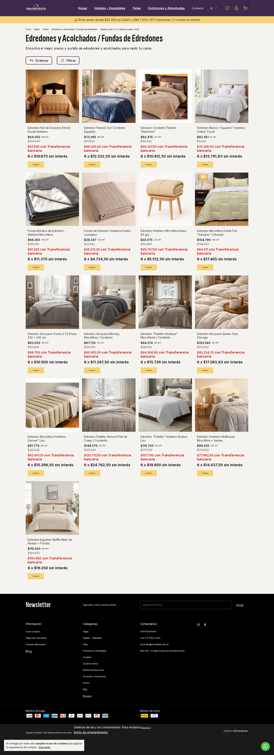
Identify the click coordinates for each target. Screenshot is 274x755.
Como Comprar (33, 631)
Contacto (197, 8)
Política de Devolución (93, 670)
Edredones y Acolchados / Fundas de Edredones (74, 29)
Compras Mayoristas (35, 644)
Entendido (45, 747)
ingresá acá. (145, 728)
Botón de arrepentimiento (91, 732)
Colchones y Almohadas (166, 8)
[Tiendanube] (235, 731)
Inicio (28, 29)
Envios (86, 683)
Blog (29, 651)
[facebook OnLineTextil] (205, 624)
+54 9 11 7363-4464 (150, 638)
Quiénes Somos (90, 663)
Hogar (82, 8)
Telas (136, 8)
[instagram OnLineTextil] (198, 624)
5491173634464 (148, 631)
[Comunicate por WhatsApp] (265, 746)
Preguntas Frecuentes (36, 638)
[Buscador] (227, 8)
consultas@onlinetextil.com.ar (154, 644)
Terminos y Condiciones (94, 676)
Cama (46, 29)
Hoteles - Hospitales (109, 8)
